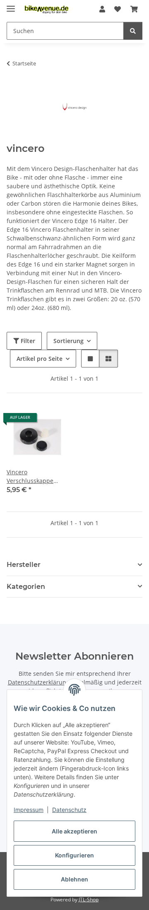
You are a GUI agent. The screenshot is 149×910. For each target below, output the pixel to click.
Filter (27, 341)
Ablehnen (74, 879)
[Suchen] (132, 31)
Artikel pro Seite (39, 359)
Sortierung (68, 341)
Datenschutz (69, 809)
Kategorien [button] (26, 587)
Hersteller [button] (24, 565)
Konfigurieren (74, 855)
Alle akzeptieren (74, 831)
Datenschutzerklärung (39, 682)
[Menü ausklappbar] (11, 5)
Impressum (28, 809)
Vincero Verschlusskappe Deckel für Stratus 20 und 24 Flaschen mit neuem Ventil (36, 476)
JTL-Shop (89, 899)
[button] (102, 9)
